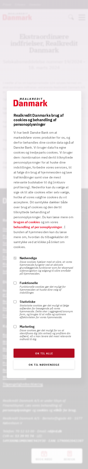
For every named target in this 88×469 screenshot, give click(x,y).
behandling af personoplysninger (38, 227)
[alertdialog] (44, 234)
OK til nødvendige (44, 364)
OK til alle (44, 353)
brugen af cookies (27, 222)
